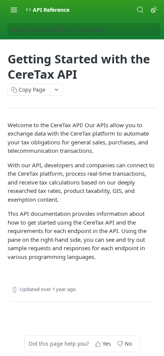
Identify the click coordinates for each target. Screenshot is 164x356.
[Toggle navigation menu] (14, 9)
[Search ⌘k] (140, 9)
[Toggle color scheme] (154, 9)
